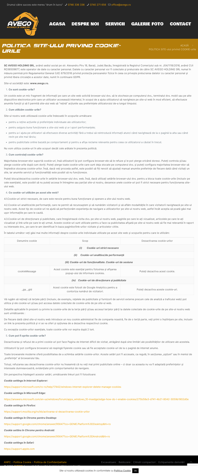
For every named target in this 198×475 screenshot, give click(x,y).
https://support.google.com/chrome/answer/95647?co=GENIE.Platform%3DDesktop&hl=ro (57, 424)
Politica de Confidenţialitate (50, 462)
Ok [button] (135, 470)
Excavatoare (108, 462)
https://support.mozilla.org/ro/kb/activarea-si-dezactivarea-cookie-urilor (47, 411)
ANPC (7, 462)
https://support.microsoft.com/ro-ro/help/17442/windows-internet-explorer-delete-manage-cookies (62, 386)
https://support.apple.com (19, 448)
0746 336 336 (76, 4)
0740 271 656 (98, 4)
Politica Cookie (22, 462)
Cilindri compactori (144, 462)
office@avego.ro (121, 4)
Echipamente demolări (171, 462)
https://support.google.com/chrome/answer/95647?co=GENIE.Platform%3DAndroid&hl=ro (57, 436)
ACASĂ (184, 45)
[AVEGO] (23, 24)
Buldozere (124, 462)
